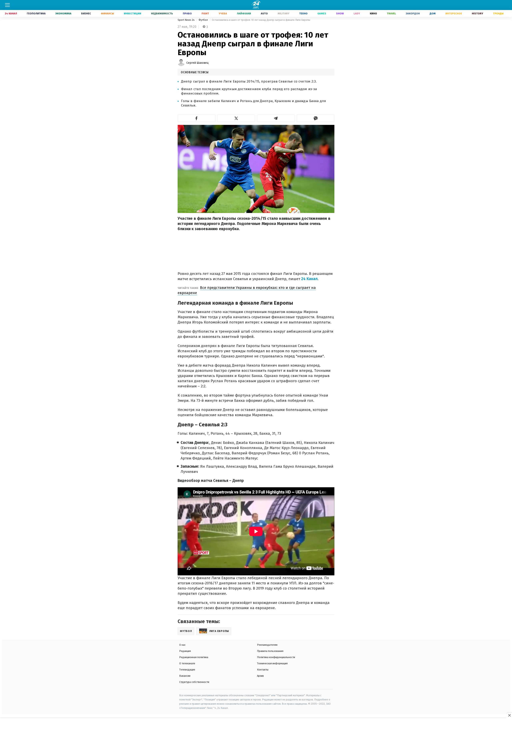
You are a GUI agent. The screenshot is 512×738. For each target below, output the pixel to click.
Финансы (107, 13)
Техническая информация (272, 663)
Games (321, 13)
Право (187, 13)
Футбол (203, 20)
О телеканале (187, 663)
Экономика (63, 13)
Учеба (223, 13)
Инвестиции (132, 13)
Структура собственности (194, 681)
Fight (205, 13)
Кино (373, 13)
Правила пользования (270, 650)
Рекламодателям (267, 644)
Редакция (185, 650)
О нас (182, 644)
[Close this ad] (509, 715)
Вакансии (184, 675)
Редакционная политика (193, 657)
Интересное (453, 13)
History (477, 13)
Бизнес (86, 13)
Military (283, 13)
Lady (357, 13)
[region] (256, 728)
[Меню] (7, 5)
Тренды (498, 13)
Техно (303, 13)
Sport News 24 (186, 20)
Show (340, 13)
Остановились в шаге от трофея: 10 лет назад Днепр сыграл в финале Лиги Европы (261, 20)
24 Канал (11, 13)
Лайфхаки (244, 13)
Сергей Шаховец (197, 63)
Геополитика (36, 13)
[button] (196, 118)
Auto (264, 13)
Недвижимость (162, 13)
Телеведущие (187, 669)
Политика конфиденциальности (276, 657)
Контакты (262, 669)
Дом (433, 13)
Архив (260, 675)
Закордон (413, 13)
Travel (391, 13)
